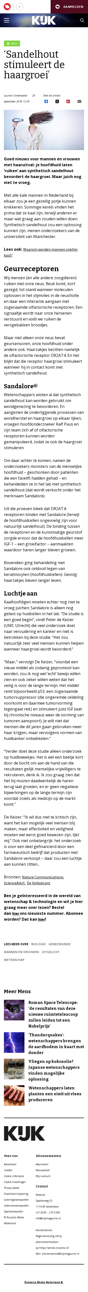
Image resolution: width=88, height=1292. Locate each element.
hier (16, 913)
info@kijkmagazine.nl (48, 1218)
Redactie (40, 1194)
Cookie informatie (14, 1176)
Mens (13, 43)
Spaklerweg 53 (44, 1200)
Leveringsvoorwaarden (16, 1199)
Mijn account (43, 1176)
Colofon (8, 1170)
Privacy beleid (11, 1188)
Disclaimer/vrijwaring (16, 1193)
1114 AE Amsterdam (47, 1206)
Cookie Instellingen (15, 1182)
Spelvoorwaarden (13, 1211)
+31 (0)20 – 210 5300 (48, 1212)
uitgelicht (51, 952)
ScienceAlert (14, 882)
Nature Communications (42, 877)
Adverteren (10, 1164)
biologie (38, 944)
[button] (69, 7)
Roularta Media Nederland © (44, 1282)
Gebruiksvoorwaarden (16, 1205)
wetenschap (14, 960)
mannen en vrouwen (21, 952)
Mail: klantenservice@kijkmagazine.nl (57, 1253)
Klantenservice (44, 1230)
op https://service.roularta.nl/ (52, 1248)
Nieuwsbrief (42, 1170)
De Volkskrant (38, 882)
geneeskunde (60, 944)
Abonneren (42, 1164)
